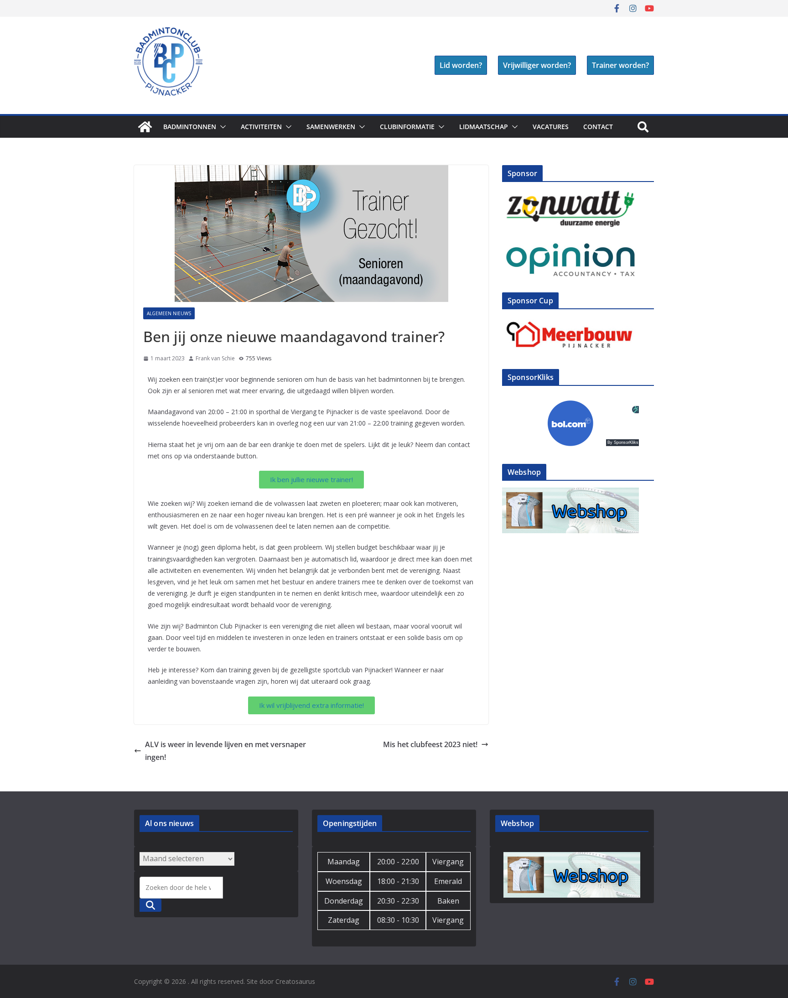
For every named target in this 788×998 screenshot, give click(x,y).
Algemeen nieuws (169, 313)
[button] (221, 126)
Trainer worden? (620, 65)
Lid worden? (461, 65)
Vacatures (551, 126)
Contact (598, 126)
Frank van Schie (215, 358)
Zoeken (150, 905)
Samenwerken (330, 126)
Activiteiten (261, 126)
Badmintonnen (189, 126)
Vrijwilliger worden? (537, 65)
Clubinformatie (407, 126)
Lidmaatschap (483, 126)
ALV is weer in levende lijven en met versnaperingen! (225, 751)
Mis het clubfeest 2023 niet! (430, 744)
